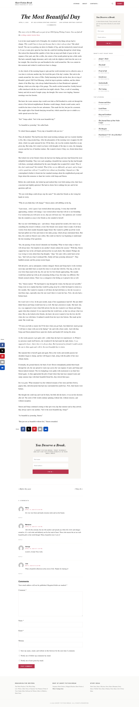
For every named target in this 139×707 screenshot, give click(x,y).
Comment (22, 590)
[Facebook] (23, 429)
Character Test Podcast (36, 689)
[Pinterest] (34, 429)
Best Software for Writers (30, 691)
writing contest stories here (30, 35)
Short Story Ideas (95, 686)
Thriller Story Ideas (99, 689)
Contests (93, 3)
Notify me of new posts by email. (32, 660)
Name (21, 620)
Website (21, 641)
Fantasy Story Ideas (111, 689)
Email (21, 630)
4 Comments (51, 25)
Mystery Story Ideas (106, 686)
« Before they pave (24, 489)
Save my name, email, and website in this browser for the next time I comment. (48, 651)
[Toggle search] (112, 3)
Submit (119, 3)
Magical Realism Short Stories (74, 686)
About (84, 3)
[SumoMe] (45, 429)
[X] (28, 429)
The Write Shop (30, 686)
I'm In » (50, 472)
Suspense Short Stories (59, 686)
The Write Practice (20, 686)
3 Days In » (79, 489)
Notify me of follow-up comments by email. (36, 655)
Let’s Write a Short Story (22, 689)
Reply (20, 517)
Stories (76, 3)
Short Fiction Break (23, 2)
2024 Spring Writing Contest (45, 22)
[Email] (40, 429)
